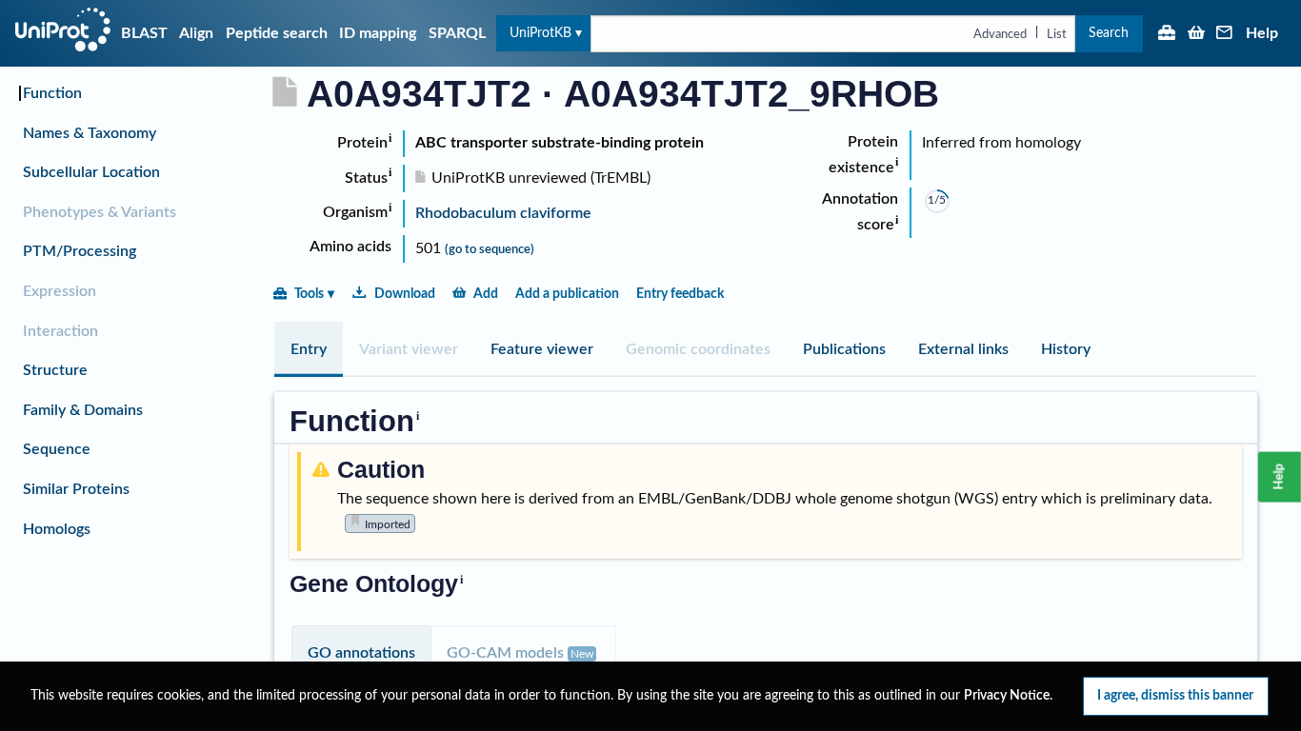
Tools (309, 293)
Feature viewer (541, 349)
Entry (308, 349)
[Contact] (1224, 34)
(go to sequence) (489, 249)
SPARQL (457, 33)
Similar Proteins (76, 489)
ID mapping (377, 33)
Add (485, 293)
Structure (55, 370)
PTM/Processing (79, 251)
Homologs (56, 529)
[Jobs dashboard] (1166, 34)
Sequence (56, 449)
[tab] (308, 349)
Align (196, 33)
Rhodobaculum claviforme (503, 213)
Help (1262, 33)
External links (963, 349)
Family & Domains (83, 410)
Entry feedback (680, 293)
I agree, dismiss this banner (1175, 695)
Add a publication (567, 293)
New (581, 654)
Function (52, 93)
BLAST (144, 33)
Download (404, 293)
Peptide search (277, 33)
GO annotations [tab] (361, 653)
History (1066, 349)
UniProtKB (540, 33)
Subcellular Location (91, 172)
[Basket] (1196, 34)
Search (1109, 33)
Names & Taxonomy (89, 133)
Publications (844, 349)
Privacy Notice (1007, 695)
